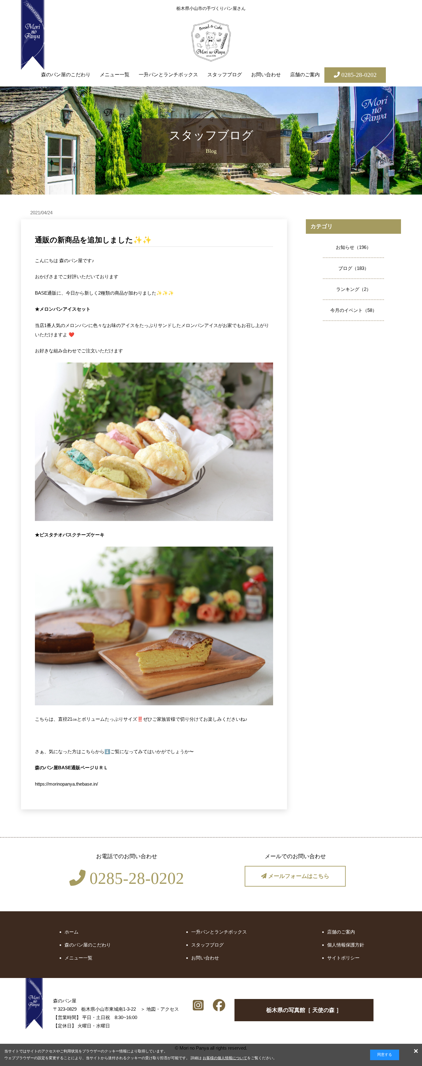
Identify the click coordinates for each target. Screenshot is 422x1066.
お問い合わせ (266, 74)
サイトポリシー (343, 957)
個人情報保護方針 (345, 944)
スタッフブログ (224, 74)
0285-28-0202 (135, 878)
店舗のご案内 (305, 74)
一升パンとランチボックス (168, 74)
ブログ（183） (353, 268)
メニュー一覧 (114, 74)
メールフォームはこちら (298, 876)
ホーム (71, 931)
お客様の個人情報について (225, 1058)
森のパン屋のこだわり (66, 74)
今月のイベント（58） (353, 310)
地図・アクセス (162, 1009)
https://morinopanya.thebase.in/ (66, 784)
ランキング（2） (353, 289)
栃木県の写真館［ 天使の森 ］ (304, 1010)
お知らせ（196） (353, 247)
